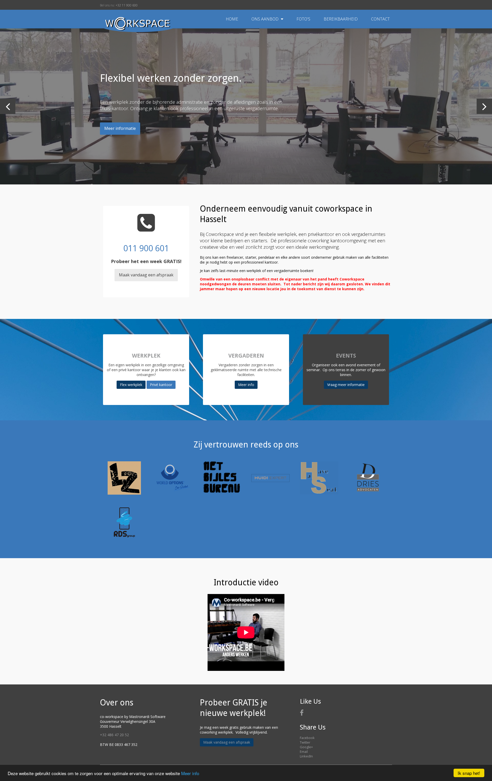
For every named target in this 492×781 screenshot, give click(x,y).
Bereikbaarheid (341, 19)
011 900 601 (146, 248)
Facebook (307, 737)
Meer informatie (120, 128)
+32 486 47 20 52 (114, 734)
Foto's (303, 19)
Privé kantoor (161, 384)
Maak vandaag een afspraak (146, 275)
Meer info (190, 773)
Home (232, 19)
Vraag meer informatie (346, 384)
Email (304, 751)
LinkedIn (306, 756)
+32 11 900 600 (127, 5)
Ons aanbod (265, 19)
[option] (246, 106)
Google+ (306, 747)
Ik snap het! (469, 773)
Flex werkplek (131, 384)
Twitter (305, 742)
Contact (380, 19)
